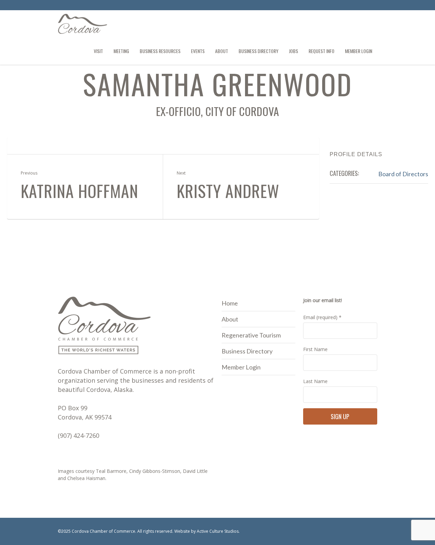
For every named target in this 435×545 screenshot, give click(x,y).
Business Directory (247, 351)
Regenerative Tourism (251, 335)
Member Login (241, 367)
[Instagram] (372, 6)
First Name (315, 349)
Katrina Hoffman (79, 191)
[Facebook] (360, 6)
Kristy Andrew (228, 191)
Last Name (315, 381)
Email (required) (322, 317)
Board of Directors (403, 174)
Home (230, 303)
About (230, 319)
